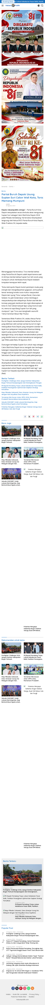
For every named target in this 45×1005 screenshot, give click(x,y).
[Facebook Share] (25, 416)
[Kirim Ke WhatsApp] (41, 416)
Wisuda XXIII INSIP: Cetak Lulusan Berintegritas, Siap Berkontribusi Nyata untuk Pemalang (19, 403)
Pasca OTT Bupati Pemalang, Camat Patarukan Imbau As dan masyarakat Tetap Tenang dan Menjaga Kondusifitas (22, 942)
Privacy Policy (34, 994)
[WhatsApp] (28, 988)
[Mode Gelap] (39, 5)
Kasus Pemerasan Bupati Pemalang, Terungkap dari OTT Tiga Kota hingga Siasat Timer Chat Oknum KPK (24, 949)
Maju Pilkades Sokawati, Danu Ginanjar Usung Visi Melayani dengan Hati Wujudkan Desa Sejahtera (22, 393)
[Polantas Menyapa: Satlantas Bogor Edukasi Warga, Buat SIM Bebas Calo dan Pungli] (33, 546)
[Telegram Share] (37, 416)
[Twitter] (17, 988)
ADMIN (8, 204)
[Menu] (3, 5)
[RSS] (32, 988)
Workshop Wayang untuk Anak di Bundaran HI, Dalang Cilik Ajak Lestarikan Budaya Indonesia (22, 964)
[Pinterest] (20, 988)
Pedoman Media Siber (18, 997)
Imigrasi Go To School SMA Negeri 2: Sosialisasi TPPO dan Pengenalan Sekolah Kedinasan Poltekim (24, 972)
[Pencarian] (42, 5)
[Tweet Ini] (29, 416)
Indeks (8, 994)
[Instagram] (24, 988)
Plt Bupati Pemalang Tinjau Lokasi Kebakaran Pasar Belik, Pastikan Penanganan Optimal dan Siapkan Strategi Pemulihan (22, 387)
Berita (4, 191)
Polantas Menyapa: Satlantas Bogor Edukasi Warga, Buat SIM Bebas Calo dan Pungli (22, 408)
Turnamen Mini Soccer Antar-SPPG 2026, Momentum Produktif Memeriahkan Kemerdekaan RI (20, 398)
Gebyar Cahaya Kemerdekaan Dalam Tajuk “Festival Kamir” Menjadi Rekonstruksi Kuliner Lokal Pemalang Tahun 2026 (24, 957)
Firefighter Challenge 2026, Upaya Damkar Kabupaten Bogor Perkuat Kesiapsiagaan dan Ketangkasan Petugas (22, 382)
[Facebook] (13, 988)
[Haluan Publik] (12, 5)
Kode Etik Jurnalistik (20, 994)
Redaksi (31, 997)
